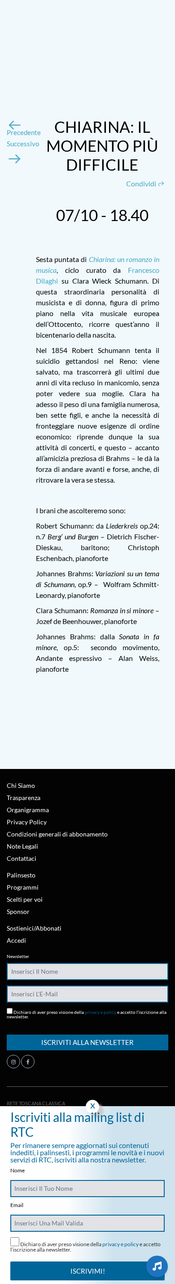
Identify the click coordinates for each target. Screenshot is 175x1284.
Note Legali (22, 846)
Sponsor (18, 911)
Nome (17, 1170)
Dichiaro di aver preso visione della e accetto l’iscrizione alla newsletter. (86, 1014)
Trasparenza (23, 797)
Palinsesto (21, 875)
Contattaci (21, 858)
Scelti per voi (25, 899)
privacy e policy (100, 1012)
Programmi (23, 887)
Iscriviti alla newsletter (87, 1042)
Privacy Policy (27, 822)
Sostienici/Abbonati (34, 928)
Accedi (16, 940)
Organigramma (28, 810)
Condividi (142, 183)
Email (16, 1205)
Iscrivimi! (87, 1271)
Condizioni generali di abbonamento (57, 834)
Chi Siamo (21, 785)
